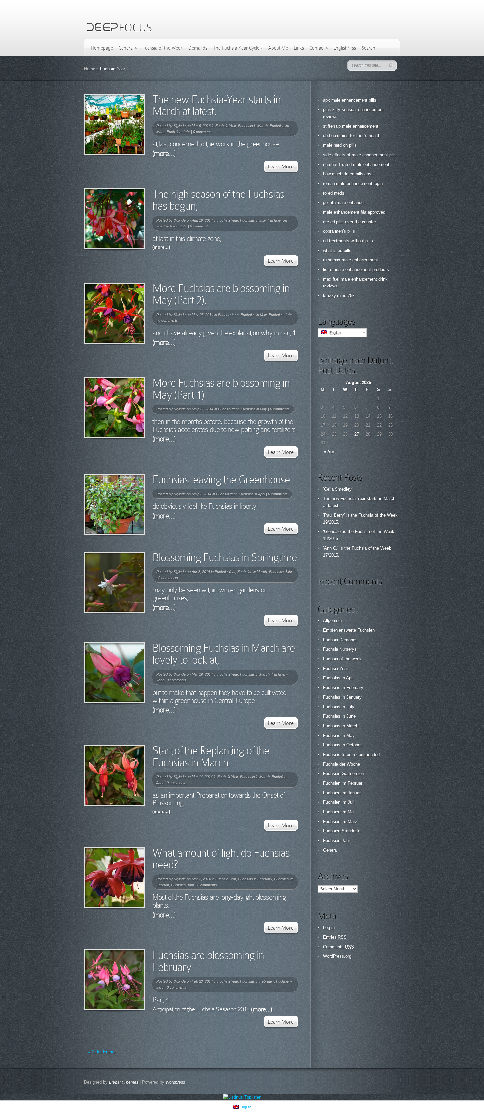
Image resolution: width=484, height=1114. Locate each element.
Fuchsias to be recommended (351, 754)
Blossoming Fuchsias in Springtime (224, 557)
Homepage (102, 48)
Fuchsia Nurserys (340, 649)
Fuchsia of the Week (162, 48)
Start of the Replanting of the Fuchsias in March (210, 756)
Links (299, 48)
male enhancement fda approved (354, 212)
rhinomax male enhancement (350, 259)
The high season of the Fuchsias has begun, (218, 200)
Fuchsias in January (342, 697)
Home (89, 68)
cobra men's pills (339, 231)
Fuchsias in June (339, 716)
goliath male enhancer (344, 202)
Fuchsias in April (252, 494)
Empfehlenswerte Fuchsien (349, 630)
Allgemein (332, 620)
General (128, 48)
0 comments (203, 132)
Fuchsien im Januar (342, 792)
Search (368, 48)
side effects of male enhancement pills (360, 154)
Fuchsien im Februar (342, 783)
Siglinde (180, 126)
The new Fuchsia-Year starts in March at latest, (216, 105)
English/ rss (344, 48)
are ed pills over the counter (349, 221)
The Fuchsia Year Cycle (237, 48)
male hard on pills (340, 145)
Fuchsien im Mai (339, 811)
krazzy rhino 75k (339, 295)
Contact (318, 48)
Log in (329, 927)
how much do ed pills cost (348, 173)
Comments (338, 946)
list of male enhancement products (356, 269)
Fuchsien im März (340, 821)
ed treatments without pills (348, 240)
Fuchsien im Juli (338, 802)
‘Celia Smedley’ (338, 489)
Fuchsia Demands (340, 639)
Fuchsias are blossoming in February (208, 961)
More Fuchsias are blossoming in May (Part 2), (221, 294)
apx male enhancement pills (349, 100)
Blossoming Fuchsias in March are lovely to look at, (223, 654)
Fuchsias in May (254, 314)
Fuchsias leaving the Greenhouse (221, 479)
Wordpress (175, 1082)
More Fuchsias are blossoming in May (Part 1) (221, 389)
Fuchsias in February (255, 879)
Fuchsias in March (253, 126)
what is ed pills (337, 250)
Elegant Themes (123, 1082)
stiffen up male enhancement (350, 126)
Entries (335, 937)
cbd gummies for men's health (351, 135)
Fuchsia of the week (342, 658)
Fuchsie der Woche (341, 764)
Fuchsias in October (342, 744)
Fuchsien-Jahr (178, 132)
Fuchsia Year (225, 126)
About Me (278, 48)
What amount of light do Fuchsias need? (221, 859)
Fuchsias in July (253, 220)
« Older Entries (102, 1051)
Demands (197, 48)
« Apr (329, 451)
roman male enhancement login (353, 183)
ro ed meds (333, 193)
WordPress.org (337, 956)
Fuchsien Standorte (341, 830)
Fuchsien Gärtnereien (343, 773)
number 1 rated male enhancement (356, 164)
